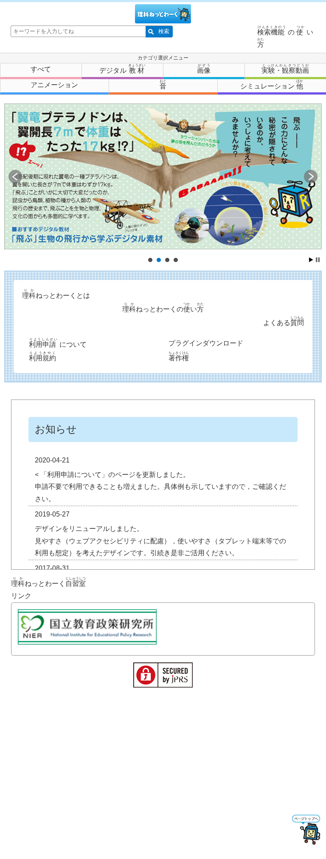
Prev (15, 176)
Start (311, 259)
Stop (318, 259)
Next (311, 176)
